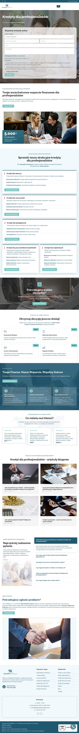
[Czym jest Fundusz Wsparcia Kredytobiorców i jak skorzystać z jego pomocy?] (58, 474)
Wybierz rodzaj (9, 34)
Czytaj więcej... (8, 60)
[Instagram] (5, 1)
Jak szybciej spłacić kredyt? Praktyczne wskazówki (18, 520)
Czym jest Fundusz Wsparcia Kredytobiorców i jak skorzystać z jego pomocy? (58, 488)
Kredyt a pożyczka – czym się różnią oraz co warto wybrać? (57, 520)
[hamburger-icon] (58, 6)
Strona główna (5, 22)
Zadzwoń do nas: (11, 685)
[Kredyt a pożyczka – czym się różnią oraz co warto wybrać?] (58, 506)
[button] (55, 540)
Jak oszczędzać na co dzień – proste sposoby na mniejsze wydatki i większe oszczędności (19, 488)
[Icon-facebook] (2, 1)
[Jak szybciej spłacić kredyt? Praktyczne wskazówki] (20, 506)
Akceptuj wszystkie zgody (12, 71)
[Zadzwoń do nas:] (4, 686)
